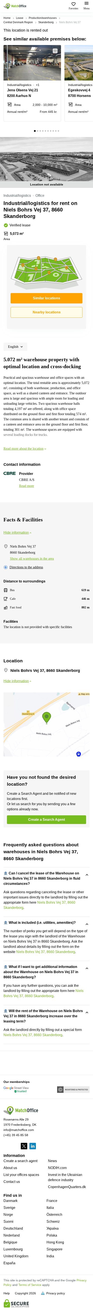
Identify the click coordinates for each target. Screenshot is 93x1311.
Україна (52, 1228)
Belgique (10, 1242)
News (52, 1161)
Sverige (9, 1207)
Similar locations (46, 298)
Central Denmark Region (18, 22)
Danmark (10, 1201)
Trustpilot (9, 1062)
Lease (19, 18)
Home (7, 18)
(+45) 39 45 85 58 (15, 1135)
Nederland (11, 1235)
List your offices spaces (21, 1175)
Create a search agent (20, 1161)
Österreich (54, 1214)
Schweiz (53, 1221)
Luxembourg (13, 1249)
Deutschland (13, 1228)
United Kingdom (15, 1256)
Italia (50, 1207)
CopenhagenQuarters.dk (67, 1187)
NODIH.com (57, 1168)
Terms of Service (29, 1285)
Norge (8, 1214)
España (9, 1263)
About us (10, 1168)
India (50, 1256)
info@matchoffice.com (18, 1130)
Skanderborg (46, 22)
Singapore (54, 1249)
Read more (26, 486)
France (51, 1201)
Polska (51, 1235)
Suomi (8, 1221)
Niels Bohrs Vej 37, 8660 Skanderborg (45, 952)
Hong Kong (55, 1242)
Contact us (11, 1182)
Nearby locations (47, 312)
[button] (56, 51)
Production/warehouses (43, 18)
